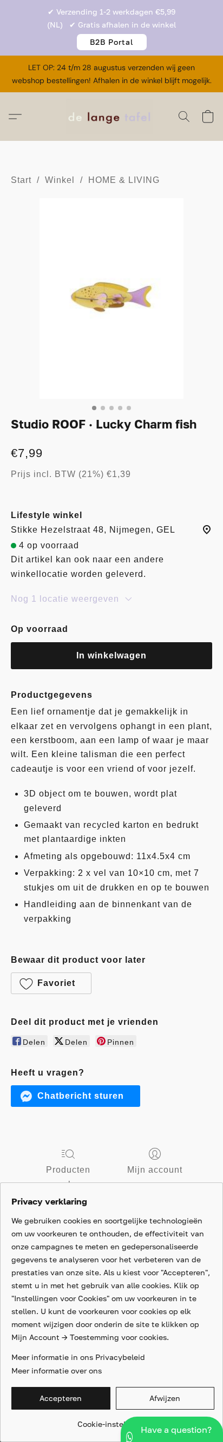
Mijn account (154, 1169)
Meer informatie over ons (56, 1370)
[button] (112, 42)
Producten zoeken (68, 1176)
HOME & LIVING (124, 180)
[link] (112, 1420)
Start (21, 180)
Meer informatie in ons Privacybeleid (78, 1357)
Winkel (60, 180)
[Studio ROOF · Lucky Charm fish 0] (111, 298)
